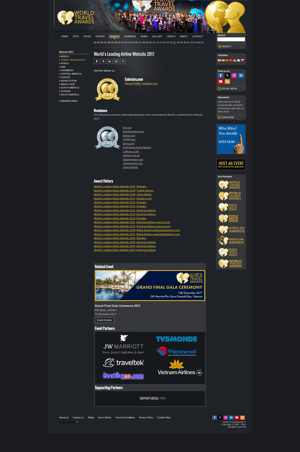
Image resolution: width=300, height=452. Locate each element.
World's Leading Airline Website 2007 (114, 234)
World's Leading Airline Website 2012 (114, 218)
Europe (65, 77)
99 (112, 42)
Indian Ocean (69, 80)
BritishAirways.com (133, 131)
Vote (76, 36)
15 (168, 42)
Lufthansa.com (131, 151)
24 (199, 42)
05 (133, 42)
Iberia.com (128, 143)
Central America (71, 74)
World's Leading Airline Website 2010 (114, 226)
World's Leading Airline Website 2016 (114, 202)
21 (188, 42)
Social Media (229, 88)
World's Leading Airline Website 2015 (114, 206)
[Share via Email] (116, 61)
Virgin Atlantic (130, 167)
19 (181, 42)
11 (154, 42)
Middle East (68, 84)
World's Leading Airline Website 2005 (114, 242)
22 (192, 42)
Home (64, 36)
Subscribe (227, 117)
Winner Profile (133, 83)
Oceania (66, 91)
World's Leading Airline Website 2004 (114, 246)
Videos (171, 36)
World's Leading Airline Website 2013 (114, 214)
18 (178, 42)
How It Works (104, 417)
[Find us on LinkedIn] (241, 75)
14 (164, 42)
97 (105, 42)
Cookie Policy (164, 417)
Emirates (141, 186)
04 (130, 42)
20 (185, 42)
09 (147, 42)
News (144, 36)
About (184, 36)
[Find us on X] (227, 75)
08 (143, 42)
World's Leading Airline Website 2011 (114, 222)
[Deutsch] (235, 60)
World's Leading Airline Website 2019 (114, 190)
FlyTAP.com (129, 139)
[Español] (223, 60)
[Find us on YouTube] (220, 81)
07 (140, 42)
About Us (64, 417)
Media (91, 417)
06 (137, 42)
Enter (87, 36)
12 (157, 42)
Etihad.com (129, 135)
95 (98, 42)
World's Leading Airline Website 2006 (114, 238)
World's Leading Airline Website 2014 (114, 210)
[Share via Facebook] (96, 61)
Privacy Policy (146, 417)
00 (116, 42)
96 (102, 42)
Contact (197, 36)
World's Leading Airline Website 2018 (114, 194)
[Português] (227, 60)
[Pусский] (242, 60)
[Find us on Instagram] (234, 75)
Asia (63, 67)
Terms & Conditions (125, 417)
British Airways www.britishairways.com (158, 230)
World (65, 56)
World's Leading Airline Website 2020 (114, 186)
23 (195, 42)
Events (100, 36)
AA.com (127, 127)
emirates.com (149, 83)
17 (174, 42)
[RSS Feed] (227, 81)
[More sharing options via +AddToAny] (123, 61)
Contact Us (78, 417)
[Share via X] (103, 61)
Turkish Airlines (145, 190)
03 (126, 42)
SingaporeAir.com (133, 163)
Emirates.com (144, 198)
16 (171, 42)
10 (150, 42)
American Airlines (146, 210)
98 (109, 42)
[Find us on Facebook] (220, 75)
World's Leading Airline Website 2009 (114, 230)
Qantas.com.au (131, 155)
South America (70, 94)
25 (202, 42)
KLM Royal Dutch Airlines (137, 147)
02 (123, 42)
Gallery (157, 36)
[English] (219, 60)
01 (119, 42)
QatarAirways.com (133, 159)
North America (70, 87)
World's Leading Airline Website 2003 (114, 250)
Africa (65, 63)
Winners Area (69, 101)
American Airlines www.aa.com (153, 222)
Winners (114, 36)
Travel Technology (73, 60)
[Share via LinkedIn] (109, 61)
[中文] (231, 60)
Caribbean (67, 70)
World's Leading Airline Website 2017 (114, 198)
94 (95, 42)
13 (161, 42)
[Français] (238, 60)
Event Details (104, 320)
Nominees (130, 36)
